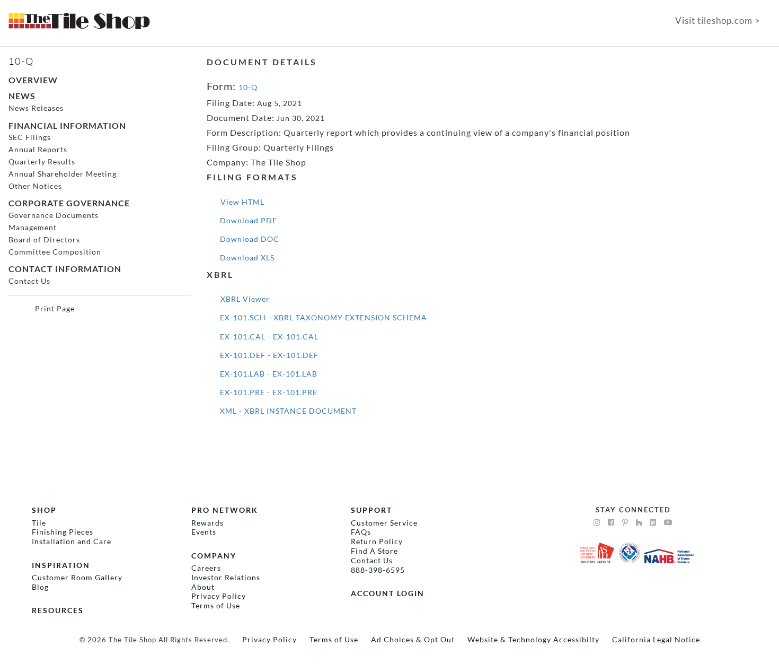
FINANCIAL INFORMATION (67, 125)
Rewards (207, 522)
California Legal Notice (656, 639)
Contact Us (29, 280)
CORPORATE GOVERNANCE (69, 203)
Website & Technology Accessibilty (533, 639)
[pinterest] (625, 522)
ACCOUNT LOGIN (387, 593)
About (203, 586)
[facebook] (611, 522)
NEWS (22, 96)
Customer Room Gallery (77, 577)
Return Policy (377, 541)
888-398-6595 (378, 569)
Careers (206, 567)
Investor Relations (225, 577)
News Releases (36, 107)
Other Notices (35, 185)
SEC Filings (29, 137)
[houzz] (639, 522)
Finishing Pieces (62, 531)
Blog (40, 586)
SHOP (44, 509)
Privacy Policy (218, 595)
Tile (39, 522)
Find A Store (374, 550)
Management (32, 227)
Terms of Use (215, 605)
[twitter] (653, 522)
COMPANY (213, 555)
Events (203, 531)
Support (371, 509)
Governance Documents (53, 215)
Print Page (55, 308)
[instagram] (597, 522)
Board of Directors (44, 239)
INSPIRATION (61, 565)
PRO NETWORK (224, 509)
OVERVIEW (33, 80)
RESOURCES (58, 610)
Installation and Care (71, 541)
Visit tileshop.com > (717, 20)
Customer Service (384, 522)
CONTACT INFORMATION (64, 269)
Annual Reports (37, 149)
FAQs (361, 531)
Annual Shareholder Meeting (62, 173)
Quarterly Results (41, 161)
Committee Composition (54, 251)
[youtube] (668, 522)
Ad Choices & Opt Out (413, 639)
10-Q (248, 87)
